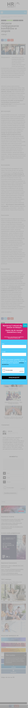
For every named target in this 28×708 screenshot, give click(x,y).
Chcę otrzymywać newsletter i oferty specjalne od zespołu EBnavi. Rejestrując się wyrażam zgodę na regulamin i (14, 362)
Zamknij (25, 325)
